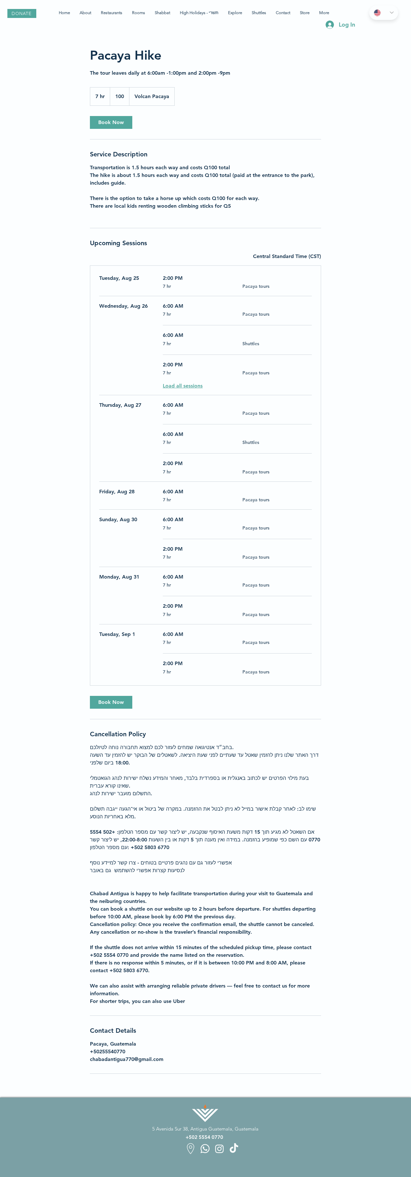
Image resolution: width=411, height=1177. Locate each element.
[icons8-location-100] (190, 1148)
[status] (287, 256)
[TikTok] (234, 1148)
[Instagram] (219, 1148)
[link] (111, 122)
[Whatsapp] (205, 1148)
